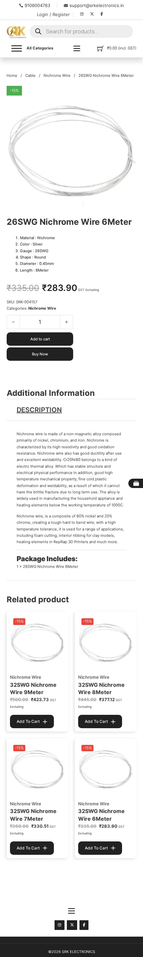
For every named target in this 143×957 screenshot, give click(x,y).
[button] (127, 95)
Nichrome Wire (57, 75)
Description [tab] (39, 410)
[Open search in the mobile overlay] (81, 31)
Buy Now (40, 354)
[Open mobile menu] (76, 48)
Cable (30, 75)
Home (12, 75)
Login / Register (53, 14)
